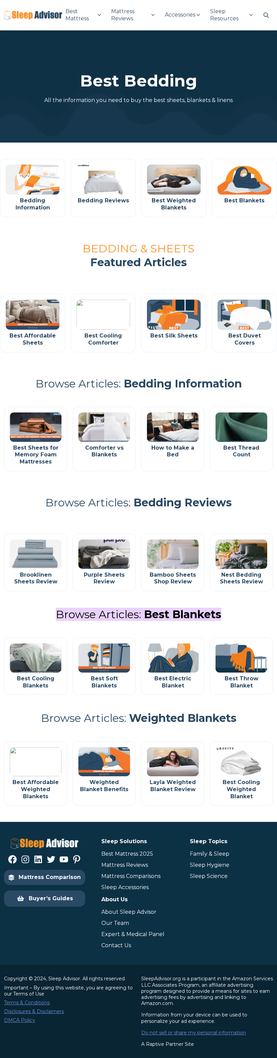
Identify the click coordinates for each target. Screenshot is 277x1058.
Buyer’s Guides (51, 898)
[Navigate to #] (266, 15)
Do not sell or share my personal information (193, 1033)
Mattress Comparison (50, 877)
